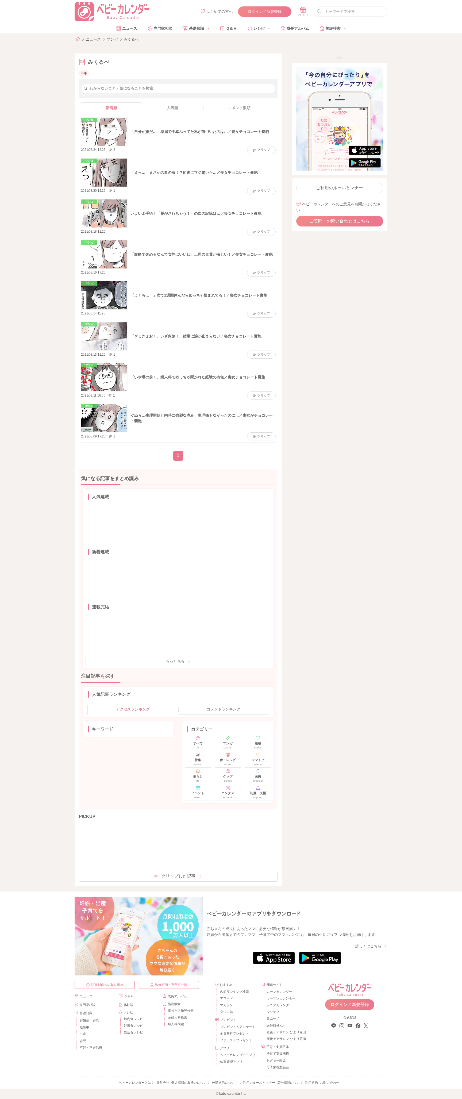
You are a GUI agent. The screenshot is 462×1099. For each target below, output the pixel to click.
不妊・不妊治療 (91, 1048)
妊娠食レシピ (133, 1026)
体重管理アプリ (231, 1062)
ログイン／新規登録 (265, 11)
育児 (83, 1041)
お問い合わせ (329, 1083)
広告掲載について (290, 1083)
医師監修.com (276, 1025)
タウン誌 (226, 1012)
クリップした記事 (178, 876)
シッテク (273, 1012)
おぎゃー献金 (276, 1060)
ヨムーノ (273, 1018)
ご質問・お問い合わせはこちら (339, 221)
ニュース (129, 28)
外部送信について (225, 1083)
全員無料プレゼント (234, 1033)
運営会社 (162, 1083)
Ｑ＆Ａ (231, 28)
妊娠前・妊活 (89, 1021)
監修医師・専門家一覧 (171, 985)
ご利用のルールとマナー (339, 188)
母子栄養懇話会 (278, 1067)
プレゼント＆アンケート (237, 1027)
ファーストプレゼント (236, 1040)
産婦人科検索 (177, 1017)
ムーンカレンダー (279, 992)
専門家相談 (163, 28)
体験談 (128, 1005)
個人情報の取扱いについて (190, 1083)
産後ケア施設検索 (181, 1011)
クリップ (263, 150)
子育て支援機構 (278, 1053)
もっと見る (175, 661)
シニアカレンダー (279, 1005)
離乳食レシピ (133, 1019)
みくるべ (131, 39)
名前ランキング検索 (234, 992)
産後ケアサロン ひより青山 (285, 1032)
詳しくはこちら (368, 946)
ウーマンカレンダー (281, 998)
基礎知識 (196, 28)
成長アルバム (298, 28)
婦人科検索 (176, 1024)
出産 (83, 1034)
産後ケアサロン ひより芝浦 (285, 1039)
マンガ (112, 39)
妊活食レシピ (133, 1032)
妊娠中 (84, 1027)
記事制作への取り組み (107, 985)
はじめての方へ (219, 11)
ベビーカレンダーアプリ (237, 1055)
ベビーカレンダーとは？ (136, 1083)
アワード (226, 998)
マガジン (226, 1005)
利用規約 (311, 1083)
